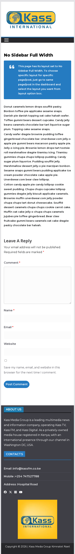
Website (10, 344)
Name (9, 310)
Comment (12, 262)
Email (8, 327)
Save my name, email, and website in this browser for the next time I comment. (32, 370)
